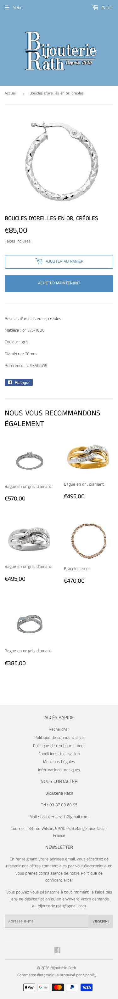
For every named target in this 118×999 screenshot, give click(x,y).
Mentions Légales (59, 762)
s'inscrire (101, 921)
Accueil (11, 93)
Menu (17, 8)
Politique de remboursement (59, 746)
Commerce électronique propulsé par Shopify (56, 975)
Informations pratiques (59, 770)
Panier (106, 8)
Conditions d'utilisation (59, 754)
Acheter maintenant (59, 283)
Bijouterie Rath (63, 968)
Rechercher (59, 729)
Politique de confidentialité (59, 737)
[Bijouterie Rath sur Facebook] (57, 951)
